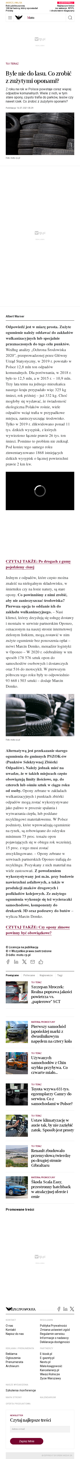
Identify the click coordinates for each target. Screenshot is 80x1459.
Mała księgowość (51, 1366)
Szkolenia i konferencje (21, 1390)
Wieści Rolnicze (50, 1374)
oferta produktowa (18, 1403)
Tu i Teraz (12, 63)
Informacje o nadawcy (54, 1338)
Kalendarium (48, 1397)
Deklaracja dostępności (55, 1342)
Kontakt (11, 1329)
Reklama (11, 1353)
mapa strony (14, 1397)
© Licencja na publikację (22, 947)
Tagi (60, 975)
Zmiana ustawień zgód (55, 1329)
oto (30, 18)
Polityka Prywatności (53, 1325)
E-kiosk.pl (46, 1353)
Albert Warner (15, 316)
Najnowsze (46, 975)
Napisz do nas (15, 1333)
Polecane (29, 975)
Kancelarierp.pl (49, 1370)
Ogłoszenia (13, 1358)
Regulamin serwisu (52, 1333)
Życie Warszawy (50, 1378)
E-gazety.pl (47, 1358)
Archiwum (12, 1366)
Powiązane (12, 975)
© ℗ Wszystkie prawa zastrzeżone (28, 951)
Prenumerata (14, 1362)
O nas (9, 1325)
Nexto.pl (45, 1362)
